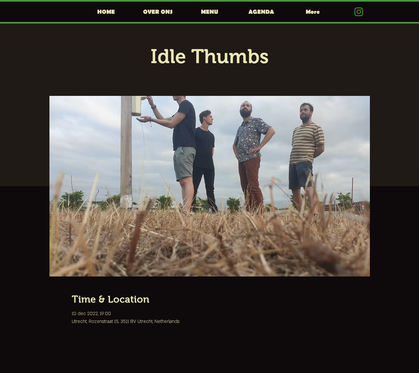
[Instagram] (359, 12)
